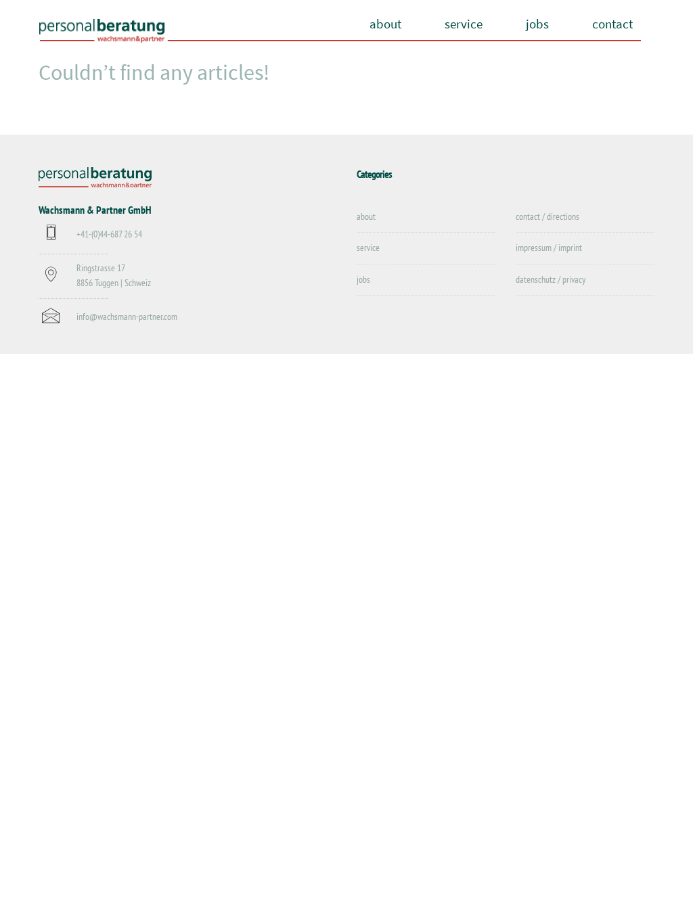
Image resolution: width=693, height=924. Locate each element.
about (385, 24)
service (464, 24)
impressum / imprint (549, 247)
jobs (537, 24)
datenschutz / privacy (550, 279)
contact (612, 24)
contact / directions (547, 216)
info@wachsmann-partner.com (126, 316)
